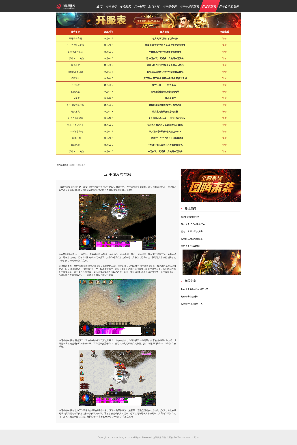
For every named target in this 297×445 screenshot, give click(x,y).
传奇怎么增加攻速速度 (192, 238)
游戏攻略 (154, 6)
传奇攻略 (111, 6)
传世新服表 (209, 6)
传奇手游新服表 (189, 6)
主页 (99, 6)
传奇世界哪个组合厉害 (192, 231)
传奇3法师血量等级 (190, 216)
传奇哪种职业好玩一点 (192, 303)
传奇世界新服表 (229, 6)
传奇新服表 (169, 6)
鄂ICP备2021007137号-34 (186, 437)
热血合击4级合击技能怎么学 (194, 289)
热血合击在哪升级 (189, 296)
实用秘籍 (140, 6)
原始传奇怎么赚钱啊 (190, 245)
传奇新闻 (125, 6)
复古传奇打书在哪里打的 (193, 224)
